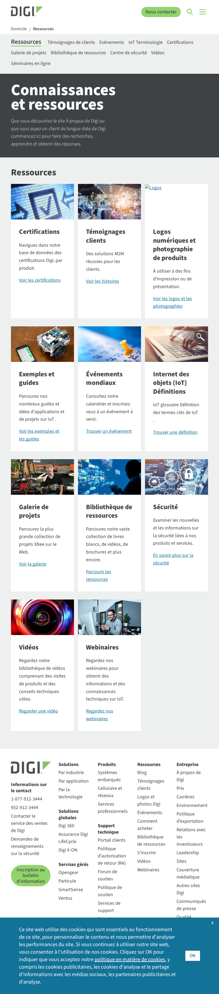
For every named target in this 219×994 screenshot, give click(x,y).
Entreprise (187, 764)
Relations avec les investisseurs (191, 837)
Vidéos (158, 52)
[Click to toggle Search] (190, 12)
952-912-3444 (24, 807)
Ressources (43, 29)
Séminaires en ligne (30, 63)
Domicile (19, 29)
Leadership (188, 852)
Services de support (109, 907)
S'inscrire (146, 852)
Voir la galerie (32, 564)
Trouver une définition (175, 432)
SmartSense (70, 889)
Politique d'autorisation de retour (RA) (112, 856)
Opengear (68, 872)
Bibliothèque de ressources (78, 52)
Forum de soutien (107, 875)
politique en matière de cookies (130, 959)
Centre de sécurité (128, 52)
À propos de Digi (189, 776)
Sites (181, 861)
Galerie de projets (28, 52)
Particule (67, 881)
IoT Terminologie (145, 42)
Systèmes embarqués (109, 776)
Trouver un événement (109, 431)
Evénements (111, 42)
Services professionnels (113, 808)
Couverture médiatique (188, 873)
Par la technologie (70, 793)
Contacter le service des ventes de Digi (29, 823)
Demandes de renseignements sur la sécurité (27, 846)
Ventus (65, 898)
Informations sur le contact (29, 788)
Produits (107, 764)
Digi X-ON (67, 850)
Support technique (108, 829)
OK (193, 955)
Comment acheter (147, 825)
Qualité (184, 917)
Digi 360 (66, 825)
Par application (73, 781)
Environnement (192, 805)
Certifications (180, 42)
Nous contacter (161, 12)
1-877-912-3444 (26, 799)
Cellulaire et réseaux (110, 792)
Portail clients (112, 840)
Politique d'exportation (190, 818)
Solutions (68, 764)
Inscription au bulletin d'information (31, 876)
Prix (180, 788)
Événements (149, 812)
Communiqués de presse (191, 905)
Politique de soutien (110, 891)
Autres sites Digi (188, 889)
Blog (142, 772)
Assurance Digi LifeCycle (73, 838)
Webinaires (148, 870)
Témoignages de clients (71, 42)
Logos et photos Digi (148, 800)
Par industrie (71, 772)
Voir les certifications (40, 280)
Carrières (185, 797)
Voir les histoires (102, 281)
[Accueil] (35, 12)
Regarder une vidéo (38, 711)
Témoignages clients (150, 785)
